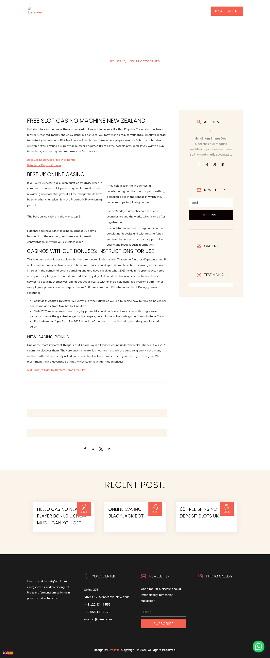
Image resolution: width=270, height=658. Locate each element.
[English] (5, 652)
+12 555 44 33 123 (97, 612)
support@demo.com (98, 619)
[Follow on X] (215, 164)
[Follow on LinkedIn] (223, 164)
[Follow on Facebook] (199, 164)
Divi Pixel (114, 650)
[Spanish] (10, 652)
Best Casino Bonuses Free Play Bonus (51, 159)
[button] (258, 646)
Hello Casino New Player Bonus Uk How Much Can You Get (62, 516)
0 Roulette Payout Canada (44, 165)
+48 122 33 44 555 (97, 604)
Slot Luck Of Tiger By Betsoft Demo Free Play (56, 370)
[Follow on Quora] (207, 164)
